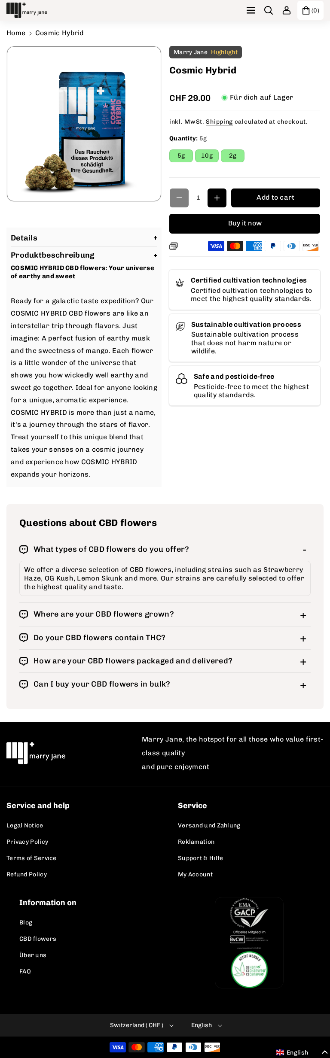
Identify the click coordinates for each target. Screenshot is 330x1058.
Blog (25, 922)
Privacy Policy (27, 841)
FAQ (25, 971)
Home (15, 33)
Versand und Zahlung (209, 825)
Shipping (219, 121)
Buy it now (245, 223)
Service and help (38, 805)
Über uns (32, 955)
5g (185, 157)
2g (236, 157)
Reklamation (196, 841)
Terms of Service (31, 858)
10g (210, 157)
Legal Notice (24, 825)
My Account (195, 874)
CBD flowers (37, 938)
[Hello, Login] (286, 10)
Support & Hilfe (200, 858)
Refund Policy (26, 874)
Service (192, 805)
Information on (47, 902)
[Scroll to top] (311, 1031)
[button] (252, 10)
